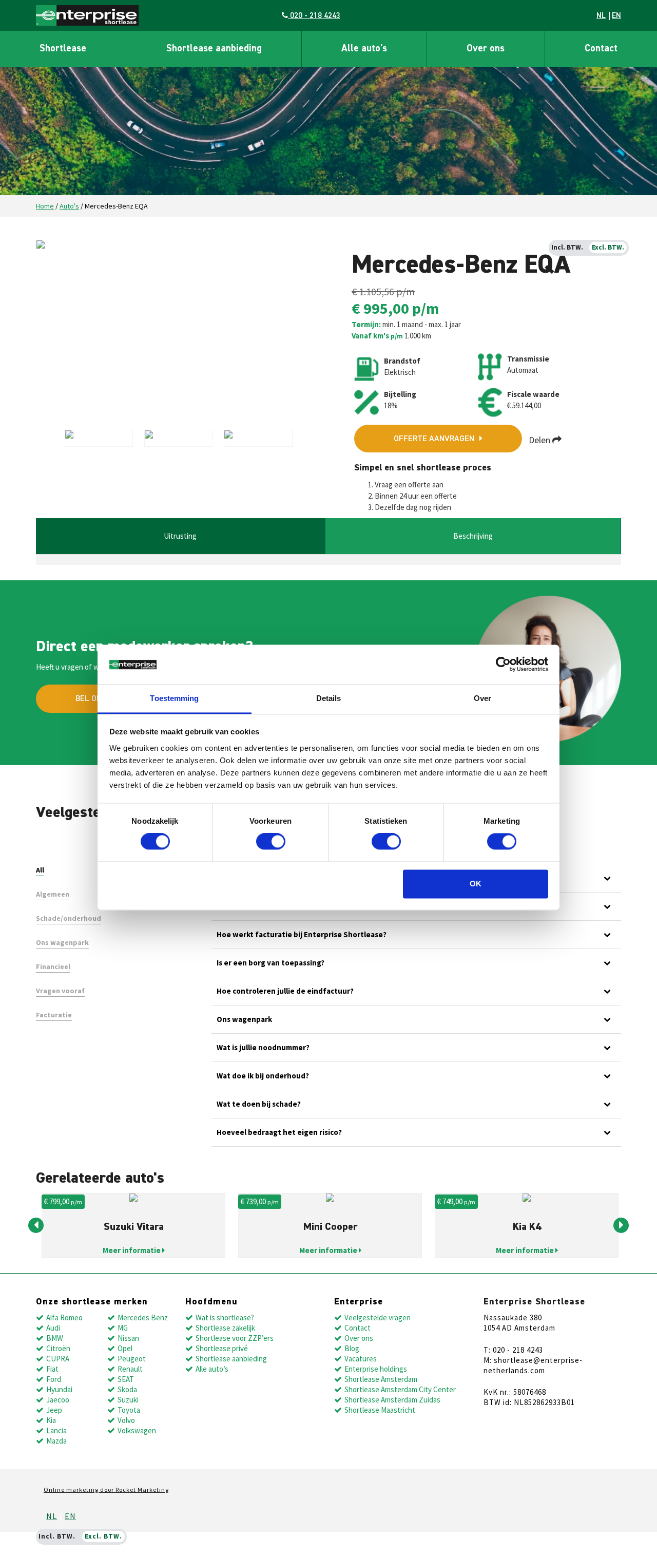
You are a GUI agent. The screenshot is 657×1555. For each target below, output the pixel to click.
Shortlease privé (222, 1348)
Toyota (129, 1410)
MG (123, 1328)
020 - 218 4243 (314, 16)
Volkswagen (137, 1430)
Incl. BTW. (567, 247)
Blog (351, 1348)
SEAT (126, 1379)
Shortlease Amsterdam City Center (400, 1389)
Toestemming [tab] (174, 698)
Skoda (127, 1389)
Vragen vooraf (60, 990)
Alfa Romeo (64, 1317)
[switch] (270, 841)
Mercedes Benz (143, 1317)
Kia (51, 1420)
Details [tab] (328, 698)
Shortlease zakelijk (225, 1328)
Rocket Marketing (142, 1489)
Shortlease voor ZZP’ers (235, 1338)
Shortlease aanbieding (214, 48)
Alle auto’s (212, 1369)
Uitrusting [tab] (180, 536)
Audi (53, 1328)
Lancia (56, 1430)
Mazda (56, 1441)
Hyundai (59, 1389)
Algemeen (52, 894)
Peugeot (132, 1358)
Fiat (52, 1369)
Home (45, 206)
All (40, 870)
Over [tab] (482, 698)
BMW (54, 1338)
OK (475, 883)
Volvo (126, 1420)
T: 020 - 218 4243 (513, 1350)
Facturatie (54, 1014)
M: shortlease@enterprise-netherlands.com (533, 1365)
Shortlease (63, 48)
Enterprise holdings (375, 1369)
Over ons (486, 48)
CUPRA (57, 1358)
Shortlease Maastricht (379, 1410)
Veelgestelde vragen (377, 1317)
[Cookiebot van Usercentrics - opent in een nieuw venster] (503, 664)
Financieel (53, 966)
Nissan (128, 1338)
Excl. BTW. (608, 247)
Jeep (54, 1410)
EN (616, 16)
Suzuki (128, 1400)
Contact (601, 48)
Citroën (58, 1348)
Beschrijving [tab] (473, 536)
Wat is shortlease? (225, 1317)
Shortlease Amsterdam (380, 1379)
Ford (53, 1379)
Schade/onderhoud (68, 918)
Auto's (69, 206)
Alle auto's (364, 48)
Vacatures (360, 1358)
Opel (125, 1348)
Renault (130, 1369)
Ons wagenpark (62, 942)
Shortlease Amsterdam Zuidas (392, 1400)
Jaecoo (57, 1400)
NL (601, 16)
